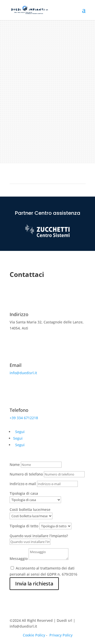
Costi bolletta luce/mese (30, 509)
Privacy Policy (60, 635)
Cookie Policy (34, 635)
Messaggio (19, 558)
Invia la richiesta (34, 583)
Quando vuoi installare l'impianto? (39, 535)
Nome (15, 464)
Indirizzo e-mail (23, 483)
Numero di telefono (26, 474)
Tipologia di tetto (24, 526)
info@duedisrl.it (23, 372)
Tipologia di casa (24, 493)
